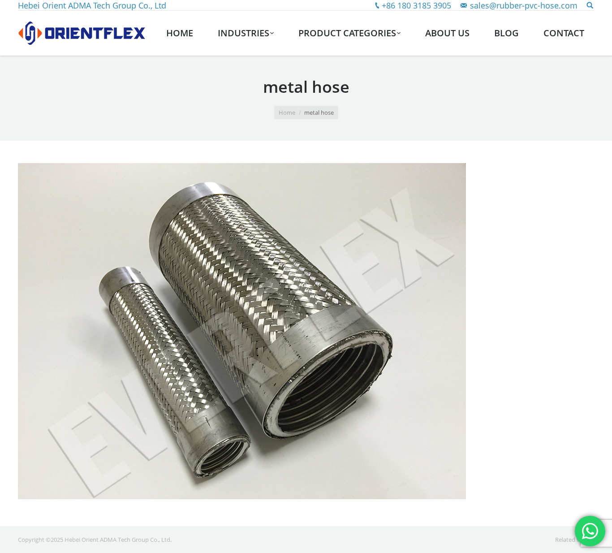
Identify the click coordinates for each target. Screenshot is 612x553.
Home (287, 112)
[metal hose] (306, 331)
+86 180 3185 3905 (416, 5)
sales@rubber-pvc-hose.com (524, 5)
